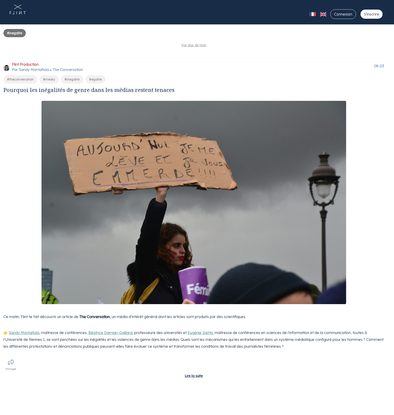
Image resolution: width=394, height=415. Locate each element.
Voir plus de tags (193, 45)
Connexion (343, 14)
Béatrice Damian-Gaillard (110, 332)
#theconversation (20, 79)
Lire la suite (194, 375)
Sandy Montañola (24, 332)
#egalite (95, 79)
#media (49, 79)
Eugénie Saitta (200, 332)
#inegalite (72, 79)
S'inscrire (371, 14)
